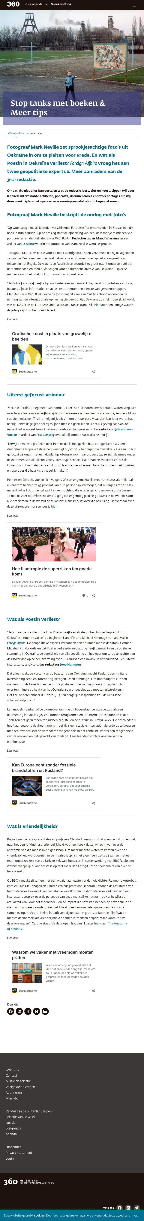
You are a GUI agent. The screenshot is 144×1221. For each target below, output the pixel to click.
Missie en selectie (18, 1081)
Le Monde (28, 244)
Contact (11, 1075)
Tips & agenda (33, 4)
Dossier (11, 1123)
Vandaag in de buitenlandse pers (29, 1111)
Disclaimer (13, 1147)
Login (10, 1158)
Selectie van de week (21, 1117)
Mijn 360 (12, 1098)
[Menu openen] (134, 8)
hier (97, 305)
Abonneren (14, 1092)
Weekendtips (61, 4)
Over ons (12, 1070)
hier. (54, 506)
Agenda (11, 1134)
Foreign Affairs (16, 643)
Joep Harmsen (70, 664)
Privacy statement (19, 1153)
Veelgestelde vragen (20, 1087)
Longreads (13, 1128)
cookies (39, 1215)
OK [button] (136, 1216)
